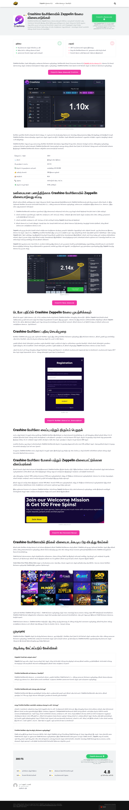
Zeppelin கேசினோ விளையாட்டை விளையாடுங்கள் (64, 420)
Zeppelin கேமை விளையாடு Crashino (64, 72)
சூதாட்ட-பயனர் (26, 784)
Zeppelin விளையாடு (104, 17)
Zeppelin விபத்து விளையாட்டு (92, 63)
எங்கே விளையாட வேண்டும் (63, 3)
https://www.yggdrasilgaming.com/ (47, 805)
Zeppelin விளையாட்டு (46, 3)
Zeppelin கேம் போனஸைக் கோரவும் (64, 533)
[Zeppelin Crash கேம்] (15, 2)
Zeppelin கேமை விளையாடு (64, 303)
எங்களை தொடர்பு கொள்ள (110, 804)
